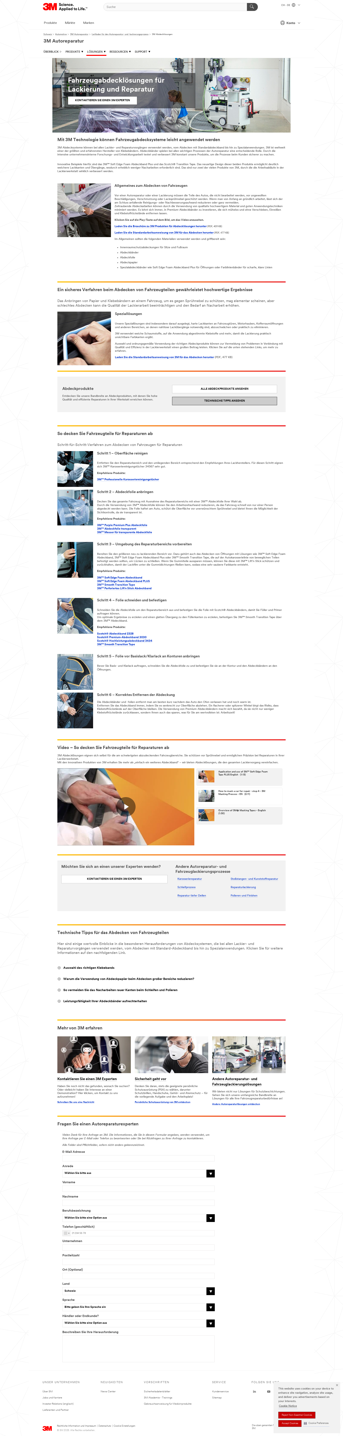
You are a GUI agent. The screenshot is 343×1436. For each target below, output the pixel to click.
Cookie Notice (288, 1406)
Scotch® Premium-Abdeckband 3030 (121, 637)
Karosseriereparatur (189, 879)
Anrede (67, 1166)
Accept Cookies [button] (290, 1423)
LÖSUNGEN (95, 51)
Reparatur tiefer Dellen (191, 895)
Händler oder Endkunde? (80, 1316)
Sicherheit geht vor (150, 1079)
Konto (291, 23)
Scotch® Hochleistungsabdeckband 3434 (124, 641)
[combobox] (67, 1233)
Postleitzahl (70, 1255)
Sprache (68, 1300)
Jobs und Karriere (52, 1397)
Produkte (50, 23)
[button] (316, 1423)
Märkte (70, 23)
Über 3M (47, 1391)
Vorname (68, 1182)
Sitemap (217, 1397)
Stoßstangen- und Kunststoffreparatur (254, 879)
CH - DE (286, 5)
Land (66, 1284)
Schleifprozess (186, 887)
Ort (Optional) (72, 1269)
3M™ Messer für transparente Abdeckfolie (124, 532)
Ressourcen (119, 51)
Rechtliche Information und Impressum (76, 1426)
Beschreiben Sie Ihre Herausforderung (90, 1332)
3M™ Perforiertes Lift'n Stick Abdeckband (124, 588)
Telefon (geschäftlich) (78, 1227)
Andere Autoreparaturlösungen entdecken (236, 1104)
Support (141, 51)
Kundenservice (220, 1391)
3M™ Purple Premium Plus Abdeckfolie (122, 525)
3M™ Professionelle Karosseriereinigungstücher (128, 479)
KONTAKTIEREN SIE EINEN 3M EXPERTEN (102, 100)
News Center (108, 1391)
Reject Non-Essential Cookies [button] (297, 1415)
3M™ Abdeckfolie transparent (116, 528)
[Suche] (252, 7)
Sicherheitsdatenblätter (157, 1391)
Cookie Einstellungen (124, 1426)
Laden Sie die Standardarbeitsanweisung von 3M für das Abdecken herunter (164, 232)
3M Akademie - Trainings (158, 1397)
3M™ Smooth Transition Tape (116, 584)
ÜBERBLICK (51, 51)
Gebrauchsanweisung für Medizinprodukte (168, 1404)
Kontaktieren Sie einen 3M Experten (87, 1079)
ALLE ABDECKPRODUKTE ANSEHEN (225, 389)
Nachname (70, 1196)
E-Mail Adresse (73, 1152)
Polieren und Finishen (244, 895)
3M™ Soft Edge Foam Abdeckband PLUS (123, 581)
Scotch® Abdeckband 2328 (115, 633)
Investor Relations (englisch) (58, 1404)
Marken (88, 23)
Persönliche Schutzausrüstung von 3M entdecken (162, 1102)
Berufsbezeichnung (76, 1210)
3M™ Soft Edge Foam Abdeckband (119, 577)
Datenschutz (104, 1426)
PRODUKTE (73, 51)
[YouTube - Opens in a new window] (269, 1392)
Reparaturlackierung (243, 887)
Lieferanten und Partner (55, 1410)
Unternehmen (72, 1241)
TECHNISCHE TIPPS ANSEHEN (224, 400)
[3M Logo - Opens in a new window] (65, 7)
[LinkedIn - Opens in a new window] (254, 1392)
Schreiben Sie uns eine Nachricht (75, 1102)
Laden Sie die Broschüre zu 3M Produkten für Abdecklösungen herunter (161, 226)
